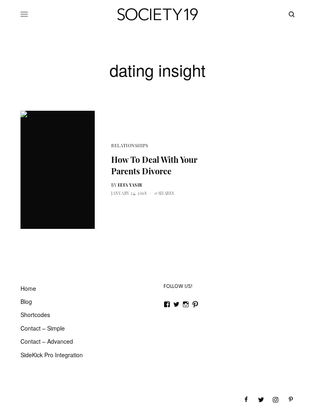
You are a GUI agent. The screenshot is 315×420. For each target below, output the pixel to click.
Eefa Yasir (130, 185)
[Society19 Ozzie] (157, 14)
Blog (26, 301)
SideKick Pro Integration (52, 355)
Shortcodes (35, 314)
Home (28, 288)
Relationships (129, 145)
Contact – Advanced (47, 341)
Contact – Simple (43, 328)
